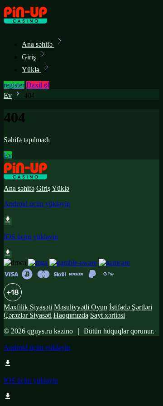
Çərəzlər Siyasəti (28, 315)
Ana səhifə (38, 44)
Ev (8, 95)
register (14, 85)
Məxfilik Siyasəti (28, 307)
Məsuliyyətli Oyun (80, 307)
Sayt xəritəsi (107, 315)
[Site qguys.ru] (34, 24)
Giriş (30, 57)
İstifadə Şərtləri (130, 307)
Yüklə (31, 69)
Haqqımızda (70, 315)
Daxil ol (37, 85)
